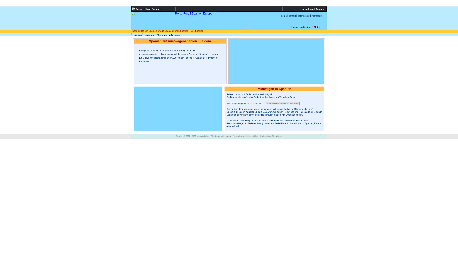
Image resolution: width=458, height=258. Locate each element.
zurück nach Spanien (314, 9)
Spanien (149, 35)
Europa (138, 35)
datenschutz (304, 16)
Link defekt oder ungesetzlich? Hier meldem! (282, 103)
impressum (316, 16)
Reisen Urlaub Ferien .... (149, 9)
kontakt (292, 16)
